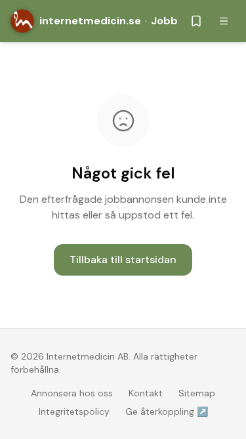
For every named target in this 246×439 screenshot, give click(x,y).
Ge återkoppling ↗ (166, 411)
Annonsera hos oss (72, 393)
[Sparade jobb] (196, 21)
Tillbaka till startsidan (123, 259)
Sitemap (196, 393)
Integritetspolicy (74, 411)
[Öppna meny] (224, 21)
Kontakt (146, 393)
